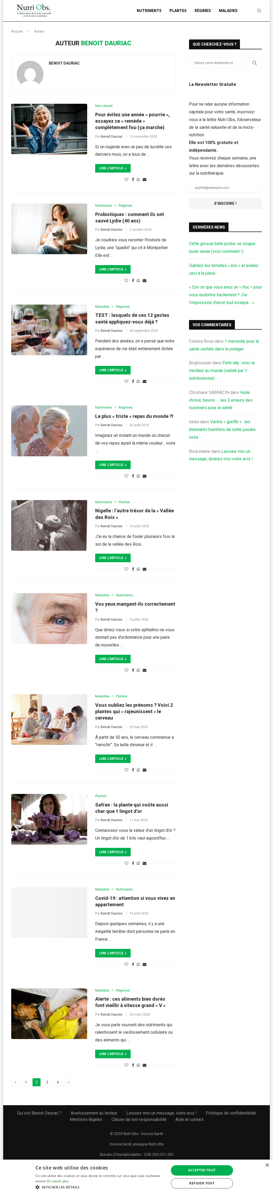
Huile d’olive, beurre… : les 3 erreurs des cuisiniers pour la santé (220, 400)
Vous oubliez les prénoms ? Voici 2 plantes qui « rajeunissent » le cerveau (134, 711)
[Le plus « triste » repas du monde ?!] (49, 430)
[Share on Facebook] (133, 179)
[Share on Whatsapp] (138, 179)
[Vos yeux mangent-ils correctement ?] (49, 618)
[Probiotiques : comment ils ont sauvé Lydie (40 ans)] (49, 228)
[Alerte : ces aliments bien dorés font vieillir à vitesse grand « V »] (49, 1013)
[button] (100, 1187)
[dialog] (136, 1177)
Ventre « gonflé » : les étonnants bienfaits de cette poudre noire (222, 429)
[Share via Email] (144, 179)
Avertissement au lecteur (94, 1113)
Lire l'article (111, 168)
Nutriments (149, 11)
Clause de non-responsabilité (138, 1119)
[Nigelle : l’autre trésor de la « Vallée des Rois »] (49, 525)
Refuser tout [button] (201, 1183)
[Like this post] (126, 179)
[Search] (259, 10)
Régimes (203, 11)
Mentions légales (86, 1119)
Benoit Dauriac (64, 63)
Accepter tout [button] (201, 1170)
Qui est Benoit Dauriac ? (39, 1113)
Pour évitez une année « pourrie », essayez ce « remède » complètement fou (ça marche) (132, 121)
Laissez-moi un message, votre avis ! (161, 1113)
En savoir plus (58, 1181)
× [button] (267, 1165)
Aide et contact (189, 1119)
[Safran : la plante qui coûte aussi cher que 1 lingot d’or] (49, 819)
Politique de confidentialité (231, 1113)
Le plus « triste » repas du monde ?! (134, 416)
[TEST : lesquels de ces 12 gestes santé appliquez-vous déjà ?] (49, 330)
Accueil (17, 31)
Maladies (228, 11)
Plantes (178, 11)
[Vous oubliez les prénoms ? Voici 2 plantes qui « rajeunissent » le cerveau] (49, 719)
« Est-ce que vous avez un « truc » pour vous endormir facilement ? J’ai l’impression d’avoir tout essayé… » (225, 295)
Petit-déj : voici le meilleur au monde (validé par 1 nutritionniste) (222, 370)
